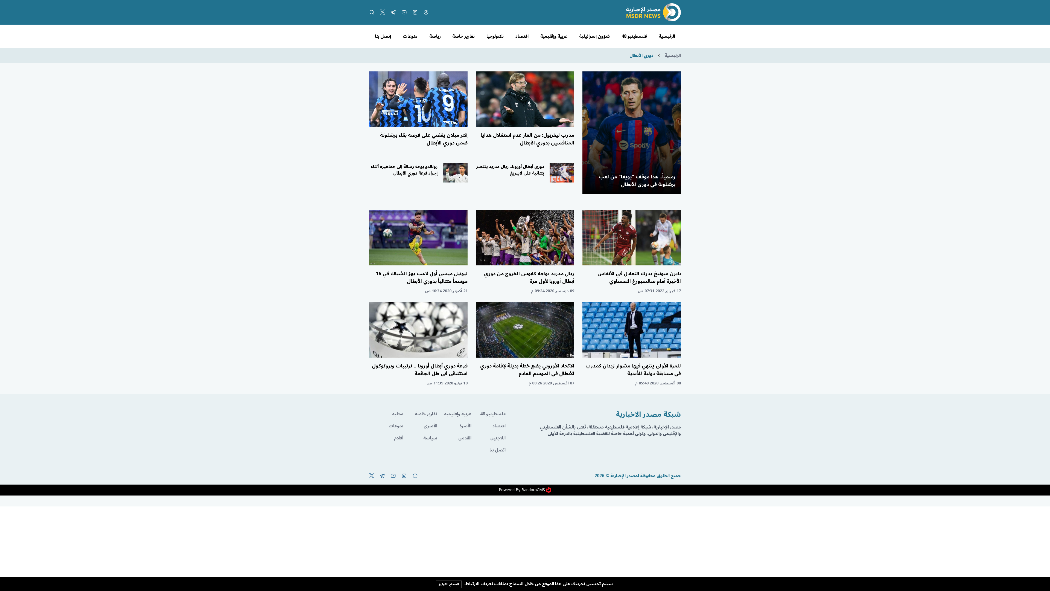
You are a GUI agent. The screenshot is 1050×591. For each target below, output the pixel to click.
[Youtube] (404, 12)
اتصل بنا (497, 450)
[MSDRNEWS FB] (426, 12)
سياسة (430, 438)
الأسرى (430, 426)
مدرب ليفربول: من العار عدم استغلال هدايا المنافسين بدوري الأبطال (527, 139)
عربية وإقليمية (554, 36)
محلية (397, 414)
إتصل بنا (383, 36)
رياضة (435, 36)
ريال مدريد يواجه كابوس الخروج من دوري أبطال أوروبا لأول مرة (529, 277)
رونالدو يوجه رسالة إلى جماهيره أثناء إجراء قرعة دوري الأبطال (404, 170)
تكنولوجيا (495, 36)
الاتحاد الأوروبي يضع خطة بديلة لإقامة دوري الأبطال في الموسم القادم (527, 370)
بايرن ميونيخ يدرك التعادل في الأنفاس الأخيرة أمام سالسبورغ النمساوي (639, 277)
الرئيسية (667, 36)
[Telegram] (393, 12)
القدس (464, 438)
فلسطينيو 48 (634, 36)
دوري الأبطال (641, 55)
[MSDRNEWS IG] (415, 12)
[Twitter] (382, 12)
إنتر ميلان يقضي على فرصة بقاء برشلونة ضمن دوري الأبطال (424, 139)
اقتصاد (522, 36)
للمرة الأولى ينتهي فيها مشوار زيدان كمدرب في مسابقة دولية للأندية (633, 370)
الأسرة (465, 426)
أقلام (398, 438)
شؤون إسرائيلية (594, 36)
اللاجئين (498, 438)
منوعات (410, 36)
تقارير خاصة (463, 36)
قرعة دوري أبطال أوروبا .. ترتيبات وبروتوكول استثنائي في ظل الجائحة (420, 370)
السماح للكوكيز (449, 584)
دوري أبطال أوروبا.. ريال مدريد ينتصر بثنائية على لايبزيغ (510, 170)
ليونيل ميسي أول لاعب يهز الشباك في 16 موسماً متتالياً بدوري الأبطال (422, 277)
